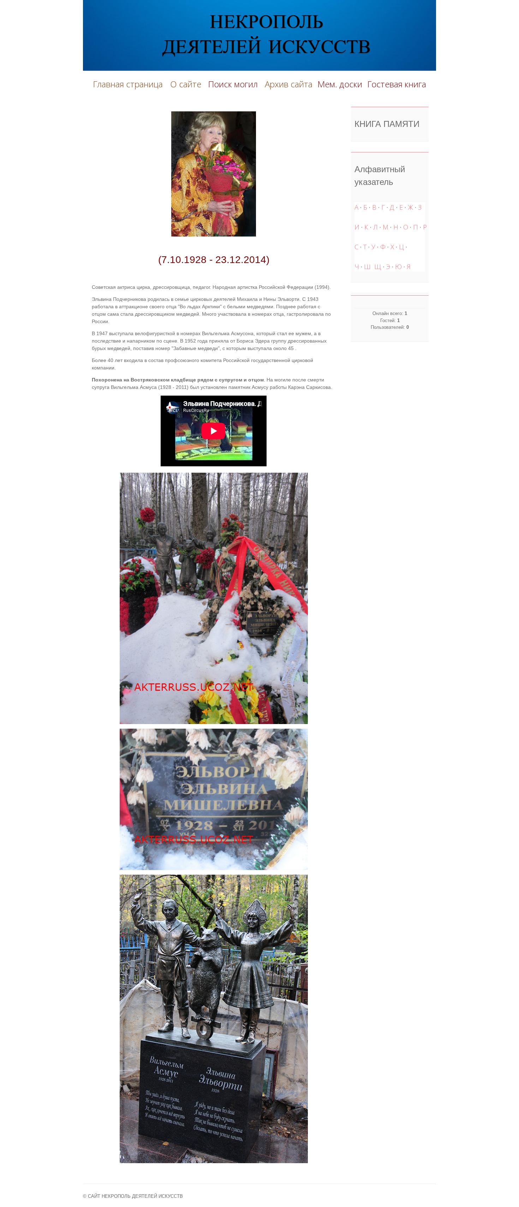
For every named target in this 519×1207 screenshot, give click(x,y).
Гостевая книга (396, 84)
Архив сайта (288, 84)
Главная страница (128, 84)
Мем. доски (339, 84)
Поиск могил (234, 84)
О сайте (187, 84)
